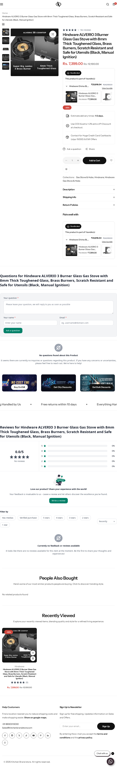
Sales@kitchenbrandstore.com (17, 727)
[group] (34, 52)
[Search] (107, 4)
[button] (77, 86)
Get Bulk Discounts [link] (101, 387)
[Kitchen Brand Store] (58, 4)
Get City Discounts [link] (62, 387)
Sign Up (106, 726)
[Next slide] (109, 97)
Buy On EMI (19, 387)
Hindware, (99, 177)
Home (5, 13)
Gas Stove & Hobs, (85, 177)
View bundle (107, 88)
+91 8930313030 (10, 724)
